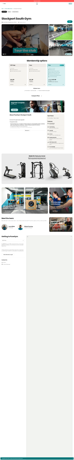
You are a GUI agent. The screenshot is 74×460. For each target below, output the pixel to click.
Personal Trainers (15, 11)
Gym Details (4, 11)
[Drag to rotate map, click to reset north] (71, 239)
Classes (9, 11)
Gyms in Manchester (8, 8)
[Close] (72, 458)
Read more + (27, 130)
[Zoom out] (71, 238)
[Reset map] (27, 236)
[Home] (37, 3)
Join (70, 21)
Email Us (4, 262)
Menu (5, 3)
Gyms (3, 8)
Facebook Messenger (6, 264)
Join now (14, 109)
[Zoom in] (71, 236)
